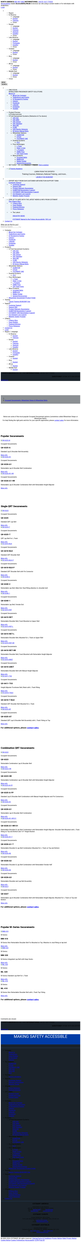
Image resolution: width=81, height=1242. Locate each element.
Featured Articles (15, 324)
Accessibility (5, 4)
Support (7, 303)
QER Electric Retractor (20, 262)
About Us (12, 94)
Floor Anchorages (15, 277)
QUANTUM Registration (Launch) (20, 311)
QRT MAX (16, 253)
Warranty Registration (16, 1082)
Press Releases (14, 326)
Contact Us (8, 221)
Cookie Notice (6, 1240)
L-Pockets (16, 283)
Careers (11, 238)
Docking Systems (15, 273)
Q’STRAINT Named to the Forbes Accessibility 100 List (32, 219)
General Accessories (20, 296)
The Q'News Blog (15, 201)
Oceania (11, 356)
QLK (14, 275)
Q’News (7, 318)
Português (16, 353)
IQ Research (13, 1058)
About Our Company (15, 232)
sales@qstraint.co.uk (42, 1221)
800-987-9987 (19, 2)
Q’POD (15, 270)
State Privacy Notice (69, 1238)
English (15, 336)
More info (4, 455)
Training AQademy (15, 1077)
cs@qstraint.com (48, 1211)
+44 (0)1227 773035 (41, 1220)
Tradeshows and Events (17, 234)
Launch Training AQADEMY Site (19, 302)
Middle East (13, 368)
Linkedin (12, 241)
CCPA (37, 1240)
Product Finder (14, 1094)
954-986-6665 (49, 1209)
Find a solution (44, 165)
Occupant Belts (18, 290)
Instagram (12, 243)
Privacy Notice (57, 1238)
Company (8, 230)
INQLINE (16, 258)
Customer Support (15, 183)
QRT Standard (17, 256)
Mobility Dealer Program (17, 317)
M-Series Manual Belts (21, 264)
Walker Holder (17, 294)
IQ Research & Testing (16, 236)
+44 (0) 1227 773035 (45, 2)
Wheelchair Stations (15, 266)
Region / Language (11, 332)
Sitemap (35, 1238)
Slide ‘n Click (17, 281)
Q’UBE (15, 260)
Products (8, 247)
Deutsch (15, 345)
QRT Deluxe (17, 255)
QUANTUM (16, 268)
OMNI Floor (17, 285)
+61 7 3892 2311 (35, 1231)
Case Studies (13, 322)
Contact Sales (13, 1097)
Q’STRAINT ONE (18, 271)
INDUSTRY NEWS (19, 216)
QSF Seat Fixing (18, 287)
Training (7, 300)
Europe (11, 340)
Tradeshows (13, 1054)
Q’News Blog (13, 320)
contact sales (59, 420)
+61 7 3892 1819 (48, 1231)
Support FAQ (13, 307)
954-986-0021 (34, 1211)
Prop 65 (42, 1240)
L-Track (15, 279)
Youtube (11, 245)
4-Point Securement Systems (19, 249)
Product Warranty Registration (19, 309)
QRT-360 (16, 251)
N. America (12, 334)
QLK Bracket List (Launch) (18, 315)
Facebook (12, 240)
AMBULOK (16, 292)
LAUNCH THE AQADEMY (44, 177)
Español (15, 347)
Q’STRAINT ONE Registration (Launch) (22, 313)
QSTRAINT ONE (14, 1067)
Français (15, 338)
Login (3, 7)
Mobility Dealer (14, 1084)
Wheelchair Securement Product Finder (22, 298)
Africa (11, 364)
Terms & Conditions (44, 1238)
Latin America (13, 349)
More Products (14, 288)
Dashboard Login (14, 1095)
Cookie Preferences (18, 1240)
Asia (10, 360)
